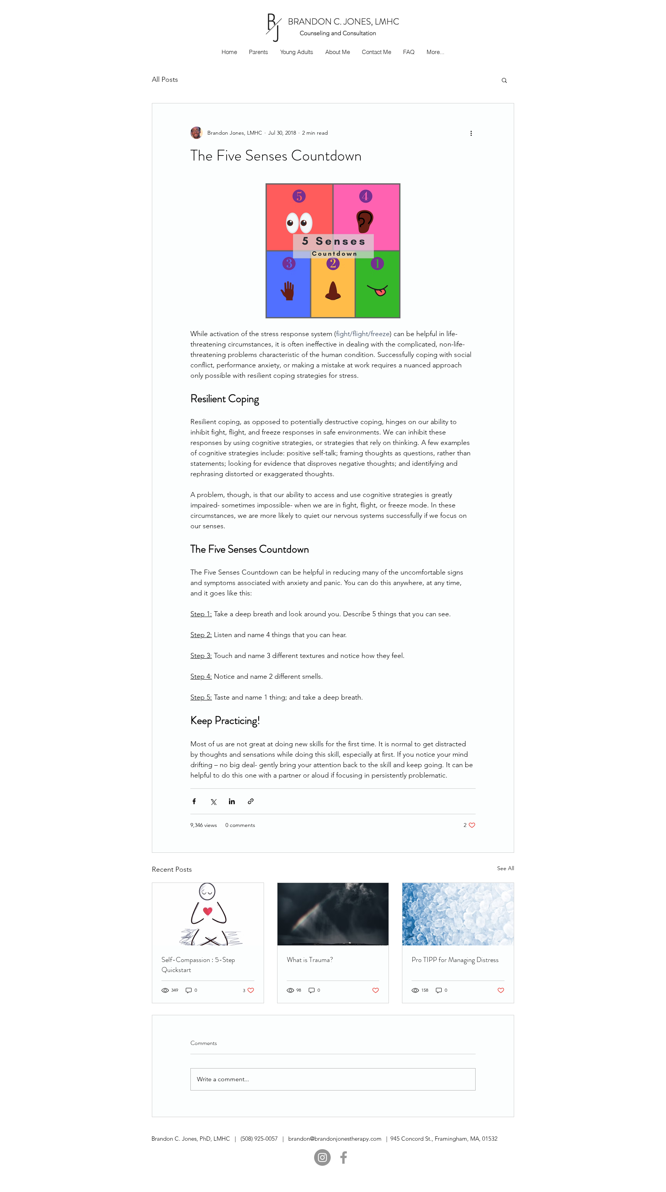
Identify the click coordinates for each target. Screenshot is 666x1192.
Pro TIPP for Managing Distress (455, 960)
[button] (504, 80)
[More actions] (471, 132)
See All (505, 868)
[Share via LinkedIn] (231, 801)
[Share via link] (250, 801)
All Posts (165, 79)
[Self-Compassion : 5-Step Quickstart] (208, 914)
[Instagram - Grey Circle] (322, 1157)
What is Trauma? (310, 960)
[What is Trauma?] (333, 914)
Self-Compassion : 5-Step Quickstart (198, 965)
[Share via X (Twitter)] (213, 801)
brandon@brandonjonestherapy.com (335, 1138)
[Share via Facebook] (194, 801)
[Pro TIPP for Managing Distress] (458, 914)
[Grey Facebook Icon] (343, 1157)
